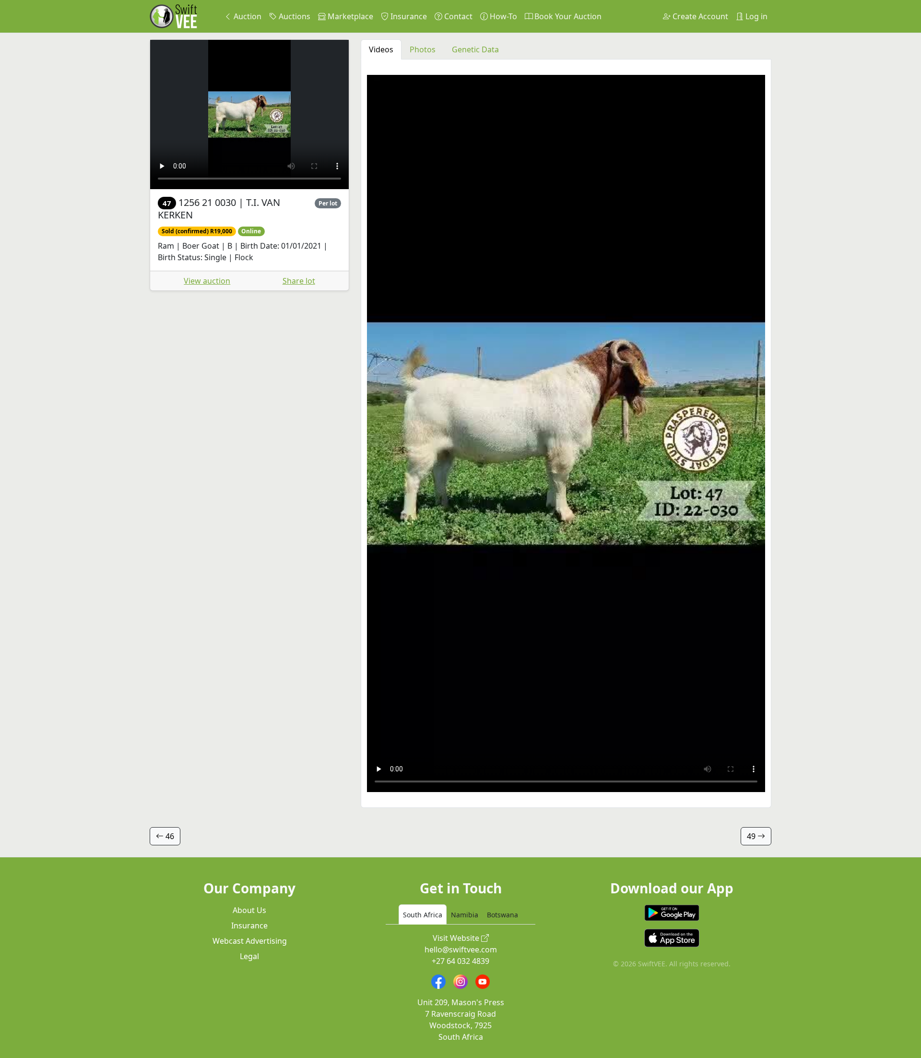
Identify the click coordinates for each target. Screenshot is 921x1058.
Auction (246, 16)
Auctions (293, 16)
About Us (249, 910)
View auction (207, 281)
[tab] (423, 914)
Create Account (699, 16)
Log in (756, 16)
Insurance (408, 16)
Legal (249, 956)
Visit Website (457, 938)
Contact (457, 16)
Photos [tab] (423, 49)
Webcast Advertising (250, 941)
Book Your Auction (567, 16)
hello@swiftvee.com (461, 949)
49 (752, 836)
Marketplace (349, 16)
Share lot (299, 281)
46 (169, 836)
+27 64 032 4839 (460, 961)
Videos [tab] (381, 49)
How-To (502, 16)
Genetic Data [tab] (475, 49)
